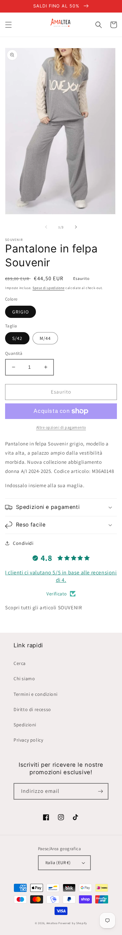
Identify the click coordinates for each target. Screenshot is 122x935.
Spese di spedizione (48, 288)
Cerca (20, 663)
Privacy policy (28, 740)
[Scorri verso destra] (75, 227)
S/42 (17, 338)
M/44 (45, 338)
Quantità (13, 353)
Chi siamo (24, 678)
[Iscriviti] (100, 791)
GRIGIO (20, 312)
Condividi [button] (23, 543)
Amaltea (52, 923)
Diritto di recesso (32, 709)
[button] (8, 24)
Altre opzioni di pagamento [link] (61, 427)
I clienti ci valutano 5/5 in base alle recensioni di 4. (61, 576)
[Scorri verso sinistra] (46, 227)
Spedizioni (25, 725)
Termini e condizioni (36, 694)
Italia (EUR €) (58, 862)
